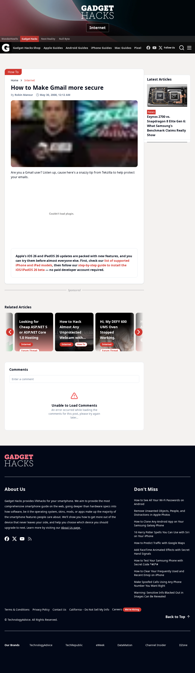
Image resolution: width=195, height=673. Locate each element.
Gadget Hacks (29, 38)
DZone (183, 645)
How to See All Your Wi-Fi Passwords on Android (159, 502)
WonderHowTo (10, 38)
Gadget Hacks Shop (27, 48)
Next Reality (48, 38)
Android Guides (77, 48)
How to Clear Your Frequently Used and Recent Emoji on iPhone (159, 573)
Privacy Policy (41, 609)
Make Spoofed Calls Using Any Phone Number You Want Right (157, 583)
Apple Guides (53, 48)
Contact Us (59, 609)
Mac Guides (123, 48)
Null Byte (64, 38)
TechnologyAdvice (41, 645)
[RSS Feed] (29, 538)
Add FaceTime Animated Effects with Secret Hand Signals (161, 551)
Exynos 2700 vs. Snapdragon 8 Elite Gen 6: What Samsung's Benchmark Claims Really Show (166, 126)
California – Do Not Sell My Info (89, 609)
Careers (125, 609)
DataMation (124, 645)
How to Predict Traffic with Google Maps (159, 543)
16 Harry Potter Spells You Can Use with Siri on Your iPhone (161, 534)
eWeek (100, 645)
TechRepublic (74, 645)
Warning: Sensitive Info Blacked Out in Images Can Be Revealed (158, 594)
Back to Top (175, 616)
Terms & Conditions (17, 609)
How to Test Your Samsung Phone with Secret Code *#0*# (158, 562)
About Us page (71, 527)
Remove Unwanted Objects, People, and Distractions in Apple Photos (159, 512)
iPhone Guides (101, 48)
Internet (98, 27)
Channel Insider (155, 645)
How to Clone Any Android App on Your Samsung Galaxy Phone (159, 523)
